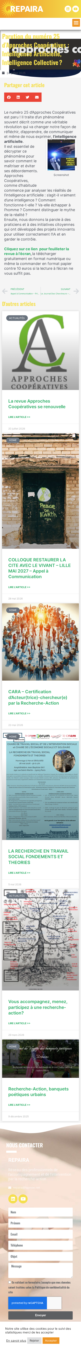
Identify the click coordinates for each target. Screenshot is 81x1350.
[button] (76, 23)
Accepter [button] (51, 1340)
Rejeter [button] (34, 1340)
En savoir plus (16, 1341)
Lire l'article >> (19, 417)
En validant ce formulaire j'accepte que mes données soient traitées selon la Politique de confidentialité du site (39, 1287)
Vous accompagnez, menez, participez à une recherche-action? (38, 1007)
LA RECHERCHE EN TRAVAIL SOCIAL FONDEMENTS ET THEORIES (38, 856)
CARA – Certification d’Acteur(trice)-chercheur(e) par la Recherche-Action (37, 697)
